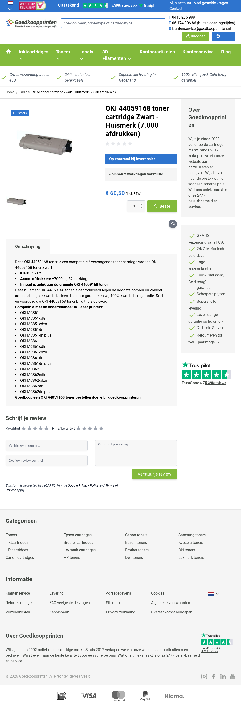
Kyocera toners (190, 542)
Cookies (157, 593)
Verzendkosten (18, 612)
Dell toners (134, 557)
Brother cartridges (78, 542)
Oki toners (186, 550)
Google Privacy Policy (83, 485)
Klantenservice (18, 593)
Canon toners (136, 535)
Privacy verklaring (120, 612)
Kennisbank (59, 612)
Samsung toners (192, 535)
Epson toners (136, 542)
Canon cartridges (20, 557)
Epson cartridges (78, 535)
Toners (11, 535)
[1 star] (24, 428)
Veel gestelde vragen (211, 3)
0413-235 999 (183, 17)
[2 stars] (29, 428)
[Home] (8, 51)
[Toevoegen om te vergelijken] (173, 224)
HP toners (72, 557)
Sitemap (113, 602)
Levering (56, 593)
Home (10, 92)
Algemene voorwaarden (170, 602)
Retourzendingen (20, 602)
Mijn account (180, 3)
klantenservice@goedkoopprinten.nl (201, 28)
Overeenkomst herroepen (171, 612)
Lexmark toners (191, 557)
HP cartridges (17, 550)
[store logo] (31, 23)
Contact (175, 8)
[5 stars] (46, 428)
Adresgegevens (118, 593)
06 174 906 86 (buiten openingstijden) (203, 23)
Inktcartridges (17, 542)
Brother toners (137, 550)
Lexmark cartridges (80, 550)
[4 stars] (41, 428)
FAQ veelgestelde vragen (69, 602)
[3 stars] (35, 428)
